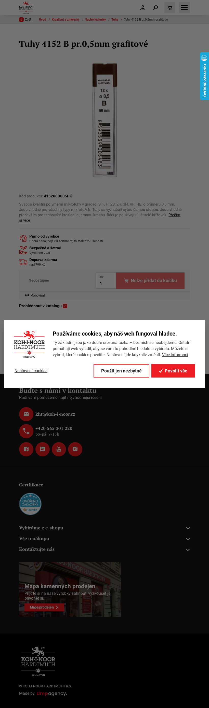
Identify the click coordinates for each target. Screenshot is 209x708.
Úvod (43, 19)
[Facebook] (26, 449)
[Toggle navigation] (155, 7)
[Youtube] (59, 449)
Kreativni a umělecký (66, 19)
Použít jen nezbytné (121, 370)
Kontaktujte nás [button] (37, 549)
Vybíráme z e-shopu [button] (41, 528)
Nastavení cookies (31, 370)
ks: (101, 277)
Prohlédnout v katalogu (40, 306)
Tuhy (115, 19)
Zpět (28, 19)
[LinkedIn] (42, 449)
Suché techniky (96, 19)
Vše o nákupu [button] (34, 538)
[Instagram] (75, 449)
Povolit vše (176, 370)
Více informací (175, 354)
